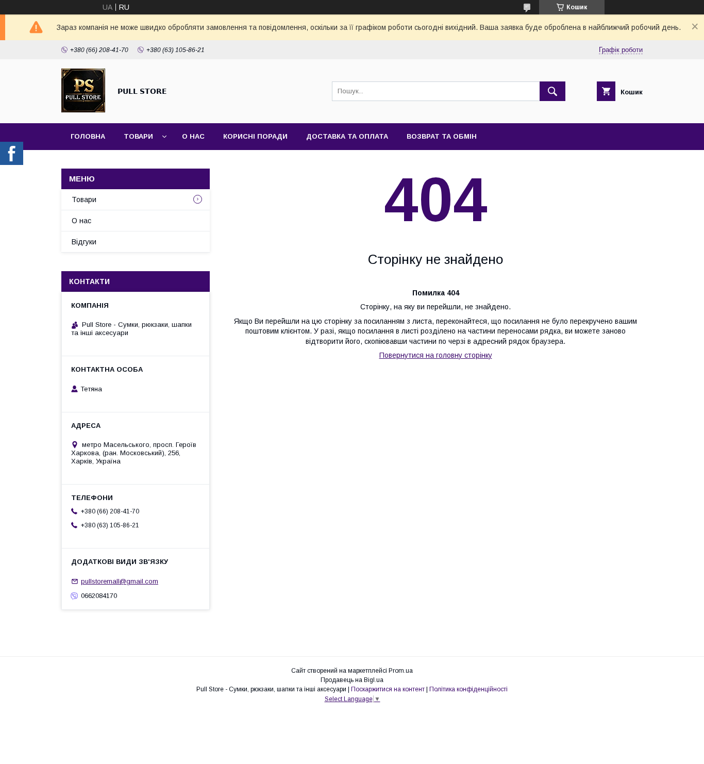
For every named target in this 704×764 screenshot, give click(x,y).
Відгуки (84, 242)
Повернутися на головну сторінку (435, 355)
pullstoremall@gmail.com (119, 581)
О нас (193, 136)
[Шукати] (552, 91)
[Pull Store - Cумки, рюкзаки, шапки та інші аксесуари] (83, 110)
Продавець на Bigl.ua (352, 680)
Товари (138, 136)
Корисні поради (255, 136)
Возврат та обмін (442, 136)
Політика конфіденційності (468, 689)
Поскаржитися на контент (388, 689)
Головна (88, 136)
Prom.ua (401, 670)
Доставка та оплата (347, 136)
